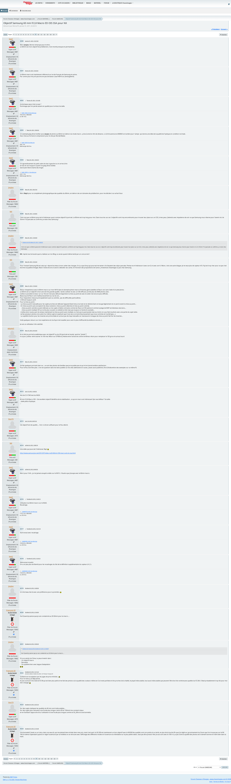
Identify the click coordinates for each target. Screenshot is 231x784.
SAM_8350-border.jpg (28, 142)
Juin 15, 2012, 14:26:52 (31, 391)
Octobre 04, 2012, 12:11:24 (32, 672)
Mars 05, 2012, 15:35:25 (31, 262)
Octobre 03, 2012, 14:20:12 (34, 499)
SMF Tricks (13, 777)
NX (11, 211)
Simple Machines (21, 780)
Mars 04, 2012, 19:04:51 (33, 160)
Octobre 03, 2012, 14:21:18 (34, 529)
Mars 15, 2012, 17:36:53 (31, 286)
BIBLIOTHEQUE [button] (78, 3)
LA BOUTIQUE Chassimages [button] (122, 3)
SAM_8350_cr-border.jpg (28, 172)
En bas (5, 34)
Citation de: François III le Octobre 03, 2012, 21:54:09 (35, 649)
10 (38, 34)
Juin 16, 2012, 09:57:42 (31, 421)
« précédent (215, 29)
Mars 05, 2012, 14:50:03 (31, 238)
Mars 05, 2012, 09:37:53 (31, 189)
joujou (11, 187)
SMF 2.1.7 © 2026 (8, 780)
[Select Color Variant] (229, 4)
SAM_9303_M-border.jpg (28, 113)
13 (47, 34)
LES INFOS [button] (39, 3)
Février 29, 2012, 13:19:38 (33, 100)
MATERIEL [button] (97, 3)
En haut (6, 758)
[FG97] (13, 634)
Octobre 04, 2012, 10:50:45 (32, 644)
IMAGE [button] (88, 3)
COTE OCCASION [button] (64, 3)
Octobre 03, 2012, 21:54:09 (32, 612)
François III (11, 610)
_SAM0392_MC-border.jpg (29, 541)
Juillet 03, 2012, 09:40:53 (31, 469)
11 (41, 34)
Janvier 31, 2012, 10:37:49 (31, 41)
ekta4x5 (11, 328)
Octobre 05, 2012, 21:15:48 (32, 728)
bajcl (11, 39)
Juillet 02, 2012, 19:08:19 (31, 445)
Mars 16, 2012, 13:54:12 (31, 362)
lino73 (10, 419)
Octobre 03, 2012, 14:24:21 (34, 558)
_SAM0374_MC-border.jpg (29, 511)
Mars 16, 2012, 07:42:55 (31, 330)
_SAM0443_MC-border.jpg (29, 571)
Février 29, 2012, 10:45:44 (31, 71)
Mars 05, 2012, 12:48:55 (31, 213)
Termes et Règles (218, 781)
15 (53, 34)
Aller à (195, 767)
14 (50, 34)
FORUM (107, 3)
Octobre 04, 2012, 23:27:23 (32, 704)
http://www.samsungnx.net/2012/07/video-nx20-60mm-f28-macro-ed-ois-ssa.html (48, 453)
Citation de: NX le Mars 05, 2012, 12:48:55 (32, 242)
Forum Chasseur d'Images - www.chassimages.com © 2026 (211, 779)
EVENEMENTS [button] (50, 3)
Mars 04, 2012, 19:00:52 (33, 130)
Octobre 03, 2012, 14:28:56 (32, 588)
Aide (210, 781)
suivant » (224, 29)
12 (44, 34)
